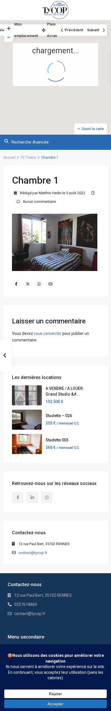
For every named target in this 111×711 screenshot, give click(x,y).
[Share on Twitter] (27, 284)
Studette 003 (57, 440)
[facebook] (18, 497)
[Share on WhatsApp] (39, 284)
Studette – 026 (59, 415)
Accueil (9, 158)
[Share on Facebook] (16, 284)
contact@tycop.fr (32, 553)
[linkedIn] (32, 497)
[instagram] (47, 497)
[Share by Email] (50, 284)
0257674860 (25, 604)
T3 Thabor (28, 158)
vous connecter (47, 333)
